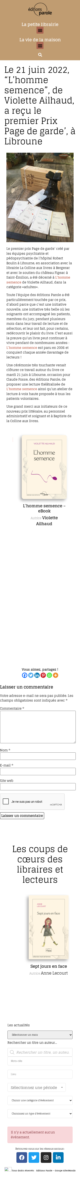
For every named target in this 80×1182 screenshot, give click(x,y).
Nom (5, 750)
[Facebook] (24, 675)
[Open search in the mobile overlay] (40, 1052)
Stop (42, 668)
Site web (6, 780)
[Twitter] (30, 675)
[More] (55, 675)
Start (38, 668)
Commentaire (12, 708)
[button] (40, 30)
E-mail (6, 765)
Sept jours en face (40, 966)
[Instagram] (46, 1157)
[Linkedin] (37, 675)
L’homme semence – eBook (40, 508)
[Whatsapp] (49, 675)
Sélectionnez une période (34, 1087)
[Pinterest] (43, 675)
